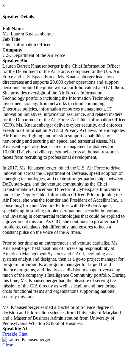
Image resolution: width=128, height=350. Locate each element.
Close (7, 344)
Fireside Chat (14, 334)
